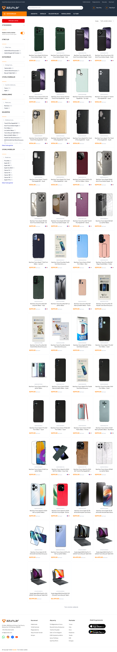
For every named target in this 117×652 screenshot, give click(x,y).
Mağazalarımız (96, 2)
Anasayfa (34, 14)
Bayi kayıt (111, 2)
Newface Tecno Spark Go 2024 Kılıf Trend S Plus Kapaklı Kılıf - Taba (82, 470)
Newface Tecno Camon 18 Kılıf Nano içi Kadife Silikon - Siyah (60, 387)
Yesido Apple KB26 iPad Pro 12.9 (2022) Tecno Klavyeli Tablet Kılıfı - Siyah (38, 594)
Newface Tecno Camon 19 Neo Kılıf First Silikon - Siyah (60, 428)
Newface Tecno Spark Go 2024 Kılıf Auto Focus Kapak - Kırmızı (60, 511)
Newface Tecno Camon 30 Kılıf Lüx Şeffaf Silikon (104, 470)
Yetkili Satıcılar (86, 2)
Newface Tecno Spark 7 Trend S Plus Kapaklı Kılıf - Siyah (38, 180)
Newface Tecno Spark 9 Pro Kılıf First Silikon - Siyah (38, 428)
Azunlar (14, 650)
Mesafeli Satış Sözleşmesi (57, 627)
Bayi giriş (104, 2)
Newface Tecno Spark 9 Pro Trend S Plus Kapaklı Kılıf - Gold (60, 180)
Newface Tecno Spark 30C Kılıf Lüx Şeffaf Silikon (104, 221)
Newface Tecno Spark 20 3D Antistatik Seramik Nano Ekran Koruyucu (104, 511)
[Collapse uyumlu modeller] (24, 149)
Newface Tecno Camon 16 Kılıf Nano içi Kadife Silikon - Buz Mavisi (104, 428)
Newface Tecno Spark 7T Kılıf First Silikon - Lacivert (38, 263)
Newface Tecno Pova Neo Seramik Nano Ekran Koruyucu (60, 346)
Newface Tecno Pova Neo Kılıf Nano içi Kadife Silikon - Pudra (82, 304)
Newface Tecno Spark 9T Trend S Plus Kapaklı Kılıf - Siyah (104, 97)
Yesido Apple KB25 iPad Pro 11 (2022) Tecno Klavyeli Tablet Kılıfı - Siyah (104, 553)
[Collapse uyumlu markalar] (24, 77)
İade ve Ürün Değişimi (56, 632)
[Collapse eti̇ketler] (24, 39)
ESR (70, 638)
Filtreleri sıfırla (13, 21)
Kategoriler (11, 14)
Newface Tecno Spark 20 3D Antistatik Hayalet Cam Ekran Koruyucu (82, 511)
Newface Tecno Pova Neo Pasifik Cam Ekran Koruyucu (60, 263)
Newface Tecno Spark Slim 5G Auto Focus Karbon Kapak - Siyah (82, 56)
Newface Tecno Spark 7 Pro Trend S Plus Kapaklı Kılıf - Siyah (104, 139)
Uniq (70, 627)
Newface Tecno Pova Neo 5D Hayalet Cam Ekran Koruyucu (104, 304)
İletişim (76, 14)
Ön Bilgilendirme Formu (56, 624)
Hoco (70, 630)
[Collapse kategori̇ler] (24, 57)
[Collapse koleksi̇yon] (24, 112)
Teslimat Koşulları (55, 630)
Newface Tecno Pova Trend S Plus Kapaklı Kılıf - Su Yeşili (82, 97)
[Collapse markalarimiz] (24, 94)
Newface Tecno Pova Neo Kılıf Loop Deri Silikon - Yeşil (38, 304)
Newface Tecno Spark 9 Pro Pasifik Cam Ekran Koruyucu (82, 387)
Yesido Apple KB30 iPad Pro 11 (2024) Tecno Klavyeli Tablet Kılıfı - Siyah (82, 553)
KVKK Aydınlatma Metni (56, 635)
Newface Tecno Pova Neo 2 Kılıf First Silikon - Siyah (104, 387)
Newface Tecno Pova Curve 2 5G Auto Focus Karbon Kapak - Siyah (104, 56)
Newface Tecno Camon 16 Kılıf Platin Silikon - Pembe (82, 428)
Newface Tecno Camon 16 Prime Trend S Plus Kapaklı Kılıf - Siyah (60, 97)
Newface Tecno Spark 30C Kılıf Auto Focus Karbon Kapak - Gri (38, 221)
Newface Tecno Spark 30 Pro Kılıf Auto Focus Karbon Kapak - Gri (60, 221)
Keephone (71, 632)
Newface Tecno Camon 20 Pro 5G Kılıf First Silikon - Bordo (82, 180)
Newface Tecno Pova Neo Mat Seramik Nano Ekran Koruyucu (38, 346)
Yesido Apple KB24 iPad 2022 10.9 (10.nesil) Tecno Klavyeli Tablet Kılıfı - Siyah (60, 594)
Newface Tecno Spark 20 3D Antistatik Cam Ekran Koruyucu (38, 553)
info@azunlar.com (7, 632)
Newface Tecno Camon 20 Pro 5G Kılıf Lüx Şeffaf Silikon (60, 553)
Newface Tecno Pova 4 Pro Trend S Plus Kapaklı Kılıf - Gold (60, 139)
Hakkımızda (34, 624)
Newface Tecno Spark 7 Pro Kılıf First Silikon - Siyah (104, 346)
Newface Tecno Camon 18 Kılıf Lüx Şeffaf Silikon (38, 387)
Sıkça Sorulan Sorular (37, 632)
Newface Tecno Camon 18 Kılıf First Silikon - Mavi (82, 263)
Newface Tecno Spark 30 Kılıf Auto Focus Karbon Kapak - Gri (104, 180)
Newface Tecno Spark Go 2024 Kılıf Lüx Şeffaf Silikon (38, 511)
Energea (71, 641)
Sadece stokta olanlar (8, 32)
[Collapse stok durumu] (24, 25)
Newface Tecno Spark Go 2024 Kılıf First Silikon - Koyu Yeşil (60, 470)
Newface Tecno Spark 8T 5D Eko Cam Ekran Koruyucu (82, 346)
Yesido (70, 635)
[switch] (23, 33)
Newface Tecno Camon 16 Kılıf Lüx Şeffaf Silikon (38, 470)
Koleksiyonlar (54, 14)
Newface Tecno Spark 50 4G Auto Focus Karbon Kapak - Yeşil (38, 56)
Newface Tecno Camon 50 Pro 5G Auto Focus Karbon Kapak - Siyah (38, 97)
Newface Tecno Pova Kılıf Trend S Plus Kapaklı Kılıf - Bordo (82, 221)
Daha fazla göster (7, 145)
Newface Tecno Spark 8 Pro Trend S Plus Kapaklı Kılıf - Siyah (82, 139)
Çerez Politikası (54, 638)
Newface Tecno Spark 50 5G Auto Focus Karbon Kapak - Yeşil (60, 56)
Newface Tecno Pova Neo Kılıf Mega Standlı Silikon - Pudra (104, 263)
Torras (70, 624)
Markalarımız (66, 14)
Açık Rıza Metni (54, 641)
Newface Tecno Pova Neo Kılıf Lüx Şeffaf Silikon (60, 304)
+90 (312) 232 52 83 (8, 630)
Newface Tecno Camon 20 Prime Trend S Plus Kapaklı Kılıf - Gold (38, 139)
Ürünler (43, 14)
